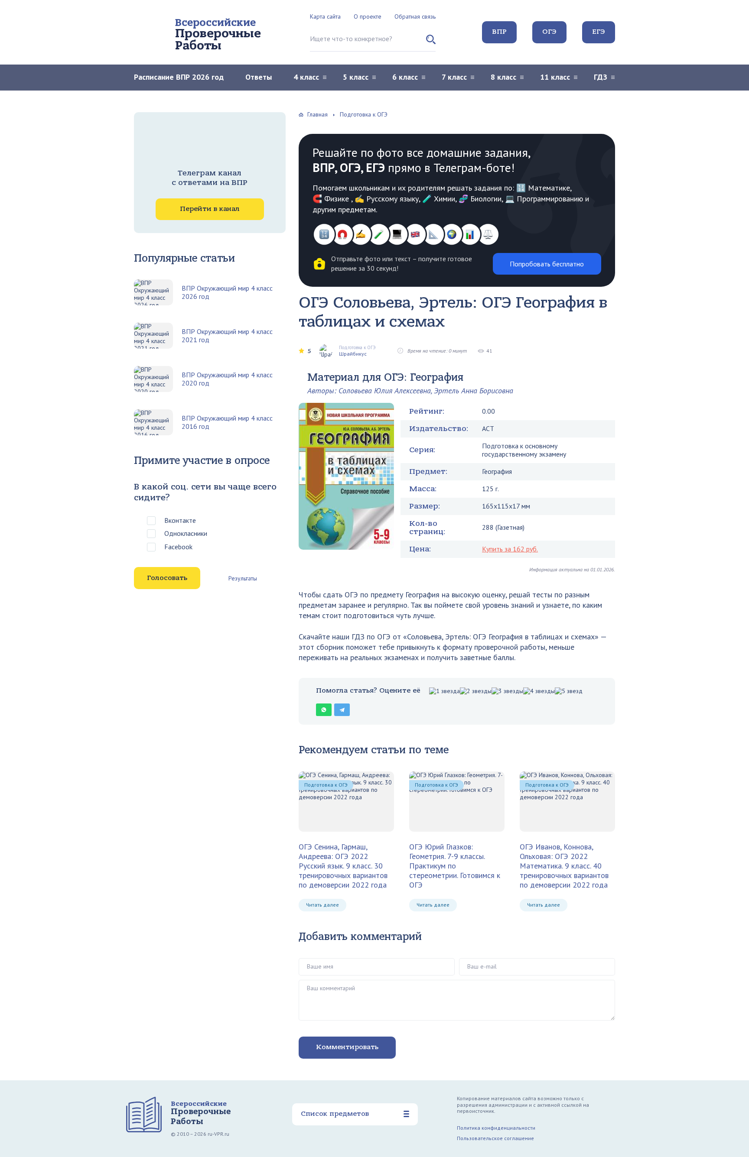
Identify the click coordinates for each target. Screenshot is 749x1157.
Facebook (178, 546)
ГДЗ (600, 77)
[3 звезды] (507, 691)
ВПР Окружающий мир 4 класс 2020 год (227, 379)
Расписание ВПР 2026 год (179, 77)
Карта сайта (325, 16)
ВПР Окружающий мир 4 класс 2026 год (227, 292)
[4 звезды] (539, 691)
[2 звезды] (476, 691)
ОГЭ (549, 32)
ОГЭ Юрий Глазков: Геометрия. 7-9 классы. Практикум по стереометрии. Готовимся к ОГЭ (454, 865)
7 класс (454, 77)
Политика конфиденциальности (496, 1128)
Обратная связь (415, 16)
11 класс (555, 77)
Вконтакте (180, 520)
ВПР (499, 32)
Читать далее (322, 904)
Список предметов (335, 1114)
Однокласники (185, 533)
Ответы (258, 77)
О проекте (367, 16)
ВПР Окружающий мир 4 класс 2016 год (227, 422)
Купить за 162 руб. (510, 548)
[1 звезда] (444, 691)
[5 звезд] (569, 691)
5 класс (355, 77)
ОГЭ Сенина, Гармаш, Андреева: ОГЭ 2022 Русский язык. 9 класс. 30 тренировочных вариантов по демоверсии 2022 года (343, 865)
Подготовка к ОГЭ (326, 784)
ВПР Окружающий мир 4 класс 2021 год (227, 335)
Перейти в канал (210, 209)
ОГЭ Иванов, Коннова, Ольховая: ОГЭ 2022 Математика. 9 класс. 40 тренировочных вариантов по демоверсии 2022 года (564, 865)
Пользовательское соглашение (495, 1138)
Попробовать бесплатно (547, 263)
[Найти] (431, 43)
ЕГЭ (598, 32)
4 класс (306, 77)
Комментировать (347, 1047)
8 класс (503, 77)
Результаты (242, 578)
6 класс (405, 77)
